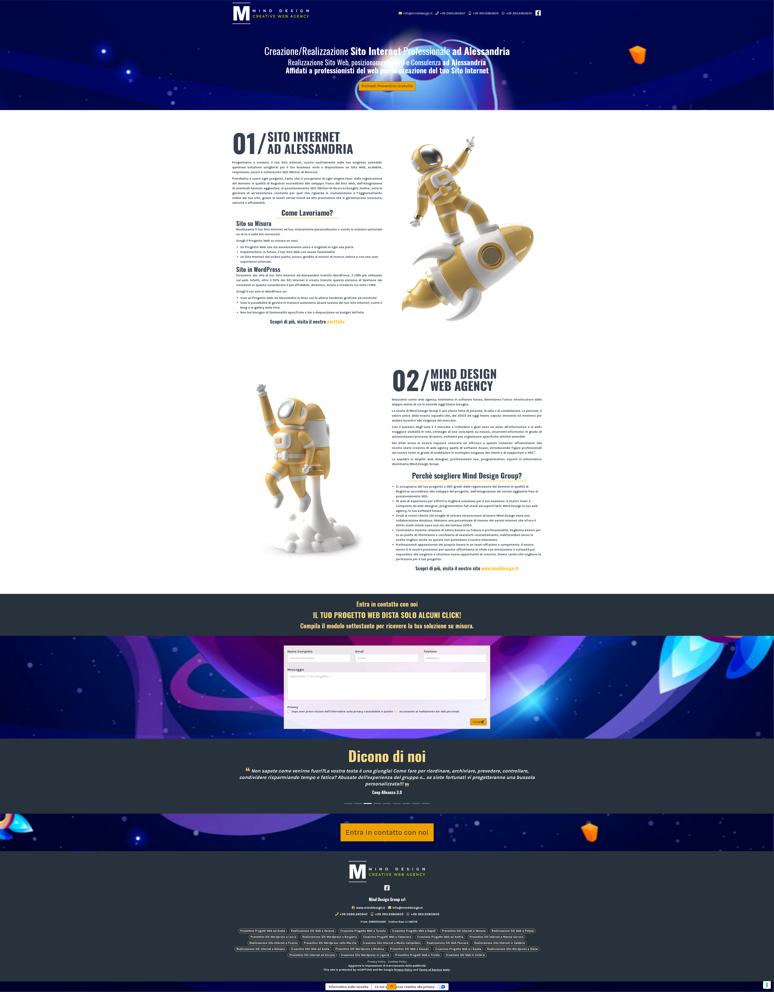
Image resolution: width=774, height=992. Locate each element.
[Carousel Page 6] (397, 803)
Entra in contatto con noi (387, 832)
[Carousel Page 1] (348, 803)
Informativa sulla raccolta (348, 987)
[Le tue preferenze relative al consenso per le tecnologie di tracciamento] (767, 985)
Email (359, 651)
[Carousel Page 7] (406, 803)
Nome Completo (300, 651)
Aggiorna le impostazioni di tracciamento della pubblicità (387, 965)
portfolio (336, 321)
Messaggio (295, 669)
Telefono (430, 651)
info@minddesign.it (417, 13)
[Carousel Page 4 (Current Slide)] (377, 803)
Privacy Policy (376, 961)
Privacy (292, 707)
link (396, 711)
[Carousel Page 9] (426, 803)
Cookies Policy (397, 961)
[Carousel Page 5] (387, 803)
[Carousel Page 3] (368, 803)
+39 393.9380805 (485, 13)
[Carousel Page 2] (358, 803)
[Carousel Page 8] (416, 803)
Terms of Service (430, 969)
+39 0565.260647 (452, 13)
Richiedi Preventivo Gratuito (387, 86)
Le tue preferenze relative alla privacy (405, 987)
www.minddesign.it (500, 568)
